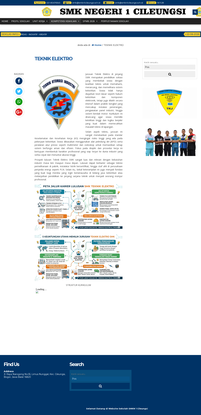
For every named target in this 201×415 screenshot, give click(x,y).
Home (97, 44)
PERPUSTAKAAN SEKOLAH (115, 21)
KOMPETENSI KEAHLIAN (63, 21)
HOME (5, 21)
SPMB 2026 (89, 21)
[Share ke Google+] (19, 112)
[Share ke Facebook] (19, 81)
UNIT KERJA (39, 21)
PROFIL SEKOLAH (20, 21)
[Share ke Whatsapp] (19, 101)
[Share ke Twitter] (19, 91)
